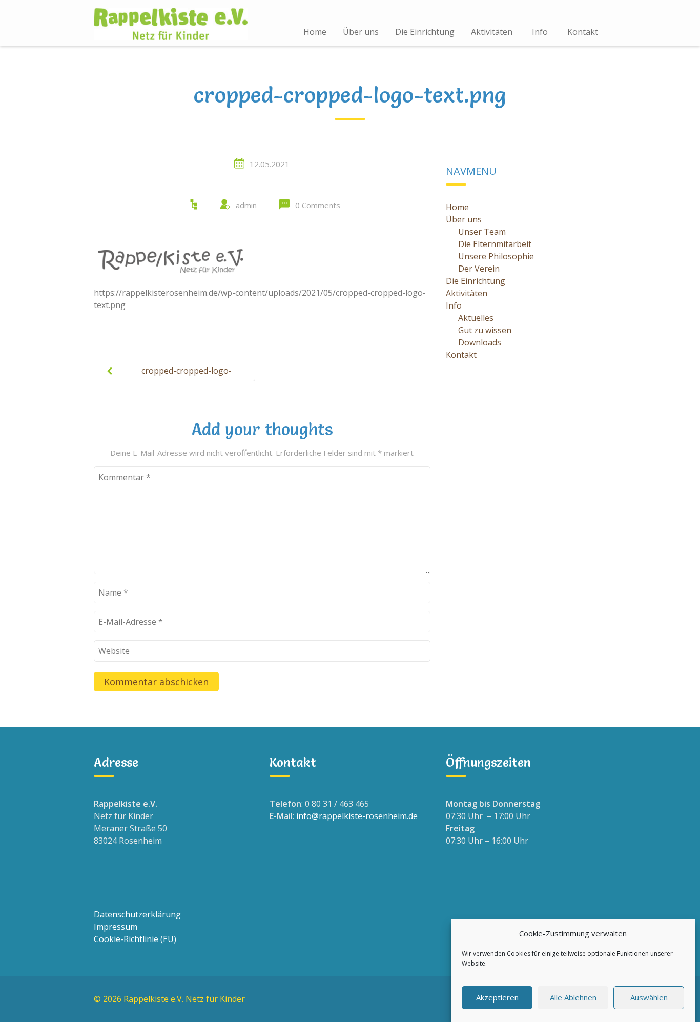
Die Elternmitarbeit (494, 244)
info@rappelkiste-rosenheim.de (357, 816)
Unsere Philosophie (496, 256)
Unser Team (482, 231)
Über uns (361, 31)
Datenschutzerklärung (137, 914)
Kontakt (582, 31)
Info (540, 31)
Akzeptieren (497, 997)
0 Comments (317, 205)
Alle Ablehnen (573, 997)
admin (246, 205)
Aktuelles (475, 317)
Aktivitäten (491, 31)
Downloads (479, 342)
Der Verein (479, 268)
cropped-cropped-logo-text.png (186, 379)
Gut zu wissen (484, 330)
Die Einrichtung (425, 31)
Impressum (115, 926)
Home (314, 31)
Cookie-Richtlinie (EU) (135, 939)
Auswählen (649, 997)
